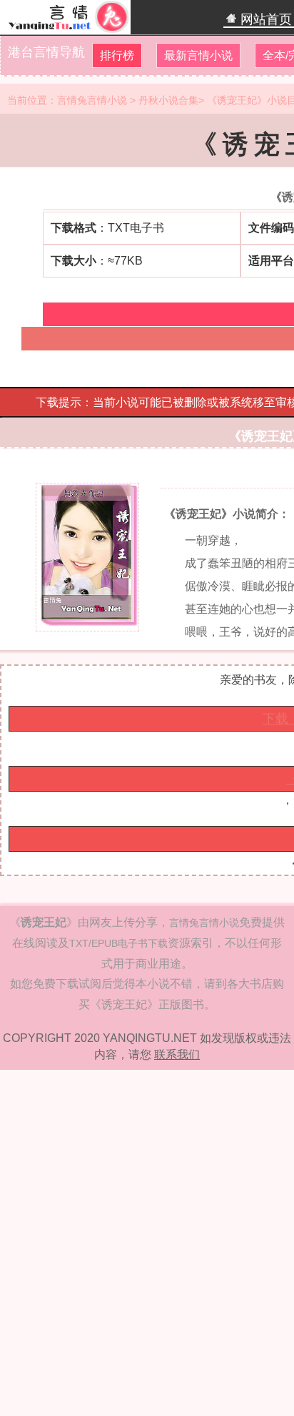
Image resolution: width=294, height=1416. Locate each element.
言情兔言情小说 (92, 100)
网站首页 (264, 19)
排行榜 (117, 55)
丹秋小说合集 (168, 100)
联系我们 (177, 1054)
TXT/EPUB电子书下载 (118, 943)
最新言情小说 (198, 55)
